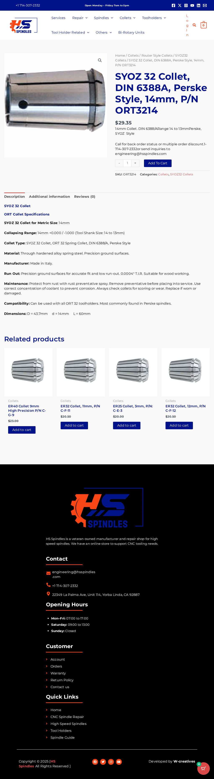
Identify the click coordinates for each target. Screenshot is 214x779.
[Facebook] (173, 5)
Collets (133, 55)
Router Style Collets (156, 55)
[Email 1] (205, 5)
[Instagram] (186, 5)
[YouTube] (192, 5)
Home (120, 55)
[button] (27, 5)
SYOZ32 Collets (181, 174)
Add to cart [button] (21, 430)
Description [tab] (14, 197)
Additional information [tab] (49, 197)
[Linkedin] (198, 5)
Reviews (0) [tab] (84, 197)
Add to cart (157, 163)
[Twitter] (180, 5)
